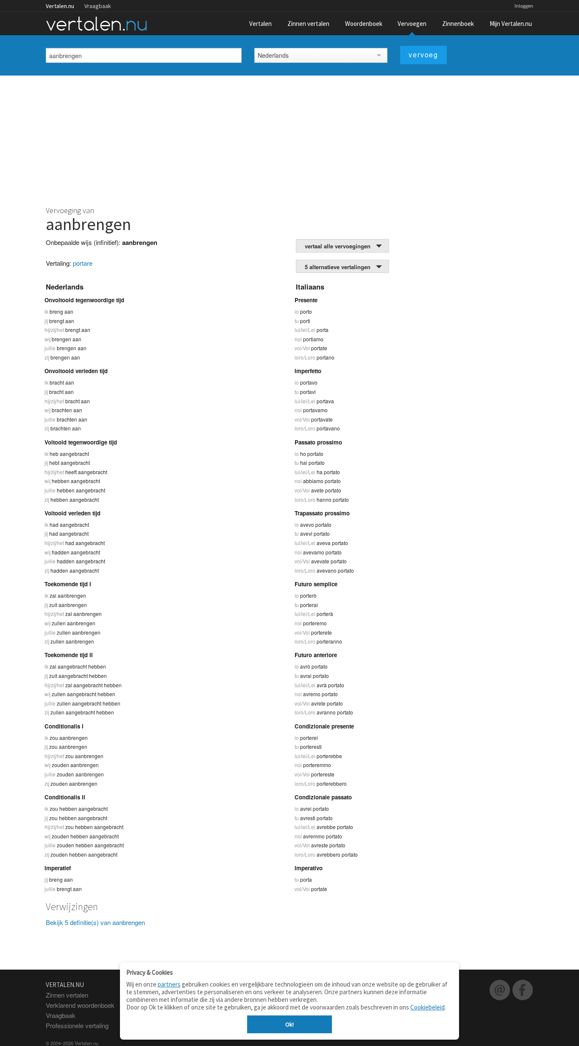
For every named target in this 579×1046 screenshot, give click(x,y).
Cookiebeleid (427, 1007)
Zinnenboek (458, 24)
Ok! (289, 1024)
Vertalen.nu (60, 6)
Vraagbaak (97, 6)
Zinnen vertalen (308, 24)
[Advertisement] (289, 139)
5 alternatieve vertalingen (337, 267)
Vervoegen (412, 24)
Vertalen (260, 24)
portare (82, 263)
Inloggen (524, 6)
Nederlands (273, 55)
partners (169, 984)
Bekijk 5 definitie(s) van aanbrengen (95, 922)
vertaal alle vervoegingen (337, 246)
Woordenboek (363, 24)
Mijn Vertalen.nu (511, 24)
